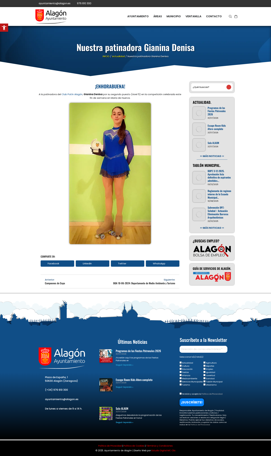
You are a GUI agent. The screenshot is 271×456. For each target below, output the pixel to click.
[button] (57, 263)
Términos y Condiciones (159, 445)
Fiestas (185, 372)
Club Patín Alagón (72, 94)
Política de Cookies (134, 445)
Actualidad (187, 363)
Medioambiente (189, 378)
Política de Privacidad (212, 394)
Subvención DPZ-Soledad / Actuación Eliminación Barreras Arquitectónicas (218, 212)
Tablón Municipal (214, 381)
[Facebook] (220, 3)
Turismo (186, 384)
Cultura (185, 366)
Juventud (210, 375)
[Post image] (199, 113)
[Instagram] (234, 3)
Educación (187, 369)
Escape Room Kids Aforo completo (217, 127)
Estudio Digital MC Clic (163, 450)
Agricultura (211, 363)
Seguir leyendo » (124, 365)
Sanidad (210, 378)
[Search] (228, 87)
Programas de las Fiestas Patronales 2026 (217, 111)
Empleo (209, 369)
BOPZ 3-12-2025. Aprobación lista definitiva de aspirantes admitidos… (219, 175)
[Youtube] (227, 3)
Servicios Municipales (192, 381)
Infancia (186, 375)
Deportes (209, 366)
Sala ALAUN (213, 143)
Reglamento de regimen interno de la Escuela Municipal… (219, 194)
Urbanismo (211, 384)
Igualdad (210, 372)
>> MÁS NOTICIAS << (212, 156)
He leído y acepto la (202, 394)
